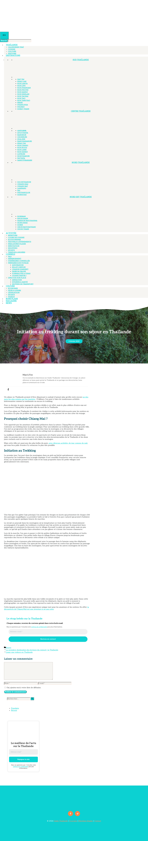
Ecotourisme (14, 240)
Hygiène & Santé (20, 282)
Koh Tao (21, 98)
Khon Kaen (22, 219)
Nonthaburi (23, 156)
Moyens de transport (22, 284)
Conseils (10, 254)
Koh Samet (22, 152)
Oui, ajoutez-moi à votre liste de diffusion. (23, 688)
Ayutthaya (22, 133)
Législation (14, 293)
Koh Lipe (21, 86)
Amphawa (21, 131)
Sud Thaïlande (81, 60)
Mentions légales (85, 821)
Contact (97, 821)
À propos (73, 821)
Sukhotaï (22, 195)
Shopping (12, 248)
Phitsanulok (23, 193)
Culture (12, 51)
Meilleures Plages (17, 244)
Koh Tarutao (23, 100)
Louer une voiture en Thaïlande (19, 652)
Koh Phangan (24, 88)
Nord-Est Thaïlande (81, 197)
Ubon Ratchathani (26, 227)
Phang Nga (22, 105)
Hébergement (14, 259)
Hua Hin (21, 139)
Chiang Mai (22, 184)
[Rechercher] (32, 698)
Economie (13, 288)
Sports (11, 250)
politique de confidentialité (39, 627)
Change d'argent (20, 269)
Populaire (15, 708)
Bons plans (12, 299)
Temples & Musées (16, 252)
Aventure (12, 235)
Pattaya (21, 158)
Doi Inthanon (24, 182)
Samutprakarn (24, 160)
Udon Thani (23, 229)
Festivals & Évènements (19, 242)
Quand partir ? (19, 276)
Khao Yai (21, 143)
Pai (18, 190)
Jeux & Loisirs (14, 290)
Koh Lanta (22, 84)
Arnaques (17, 280)
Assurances (18, 265)
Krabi (20, 103)
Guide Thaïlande (61, 821)
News (9, 303)
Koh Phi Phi (22, 90)
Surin (20, 225)
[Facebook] (8, 389)
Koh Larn (21, 150)
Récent (14, 710)
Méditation (13, 246)
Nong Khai (22, 223)
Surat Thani (23, 109)
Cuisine (11, 49)
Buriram (21, 216)
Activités (11, 233)
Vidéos (11, 297)
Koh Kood (22, 148)
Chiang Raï (22, 186)
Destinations (13, 55)
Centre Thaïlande (81, 111)
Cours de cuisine (16, 237)
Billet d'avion (19, 267)
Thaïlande (12, 45)
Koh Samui (22, 92)
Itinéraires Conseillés (19, 261)
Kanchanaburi (24, 141)
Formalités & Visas (21, 273)
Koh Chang (22, 145)
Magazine (11, 301)
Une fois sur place (17, 278)
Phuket (21, 107)
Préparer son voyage (18, 263)
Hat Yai (20, 79)
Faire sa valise (19, 271)
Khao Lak (21, 81)
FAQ (10, 257)
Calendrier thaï (16, 47)
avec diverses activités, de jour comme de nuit (68, 443)
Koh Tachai (22, 96)
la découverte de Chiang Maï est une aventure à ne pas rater (46, 608)
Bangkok (21, 135)
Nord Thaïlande (81, 163)
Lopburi (21, 154)
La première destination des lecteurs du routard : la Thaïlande (32, 650)
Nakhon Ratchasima (27, 221)
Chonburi (22, 137)
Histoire (12, 53)
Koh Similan (23, 94)
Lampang (21, 188)
